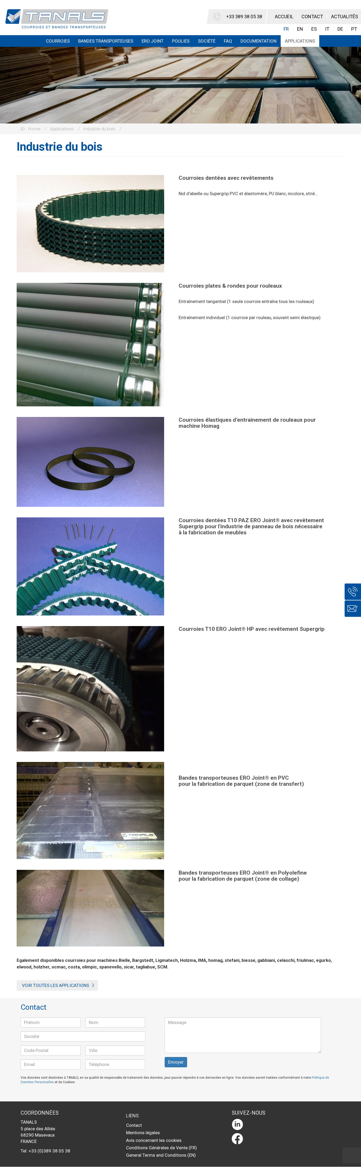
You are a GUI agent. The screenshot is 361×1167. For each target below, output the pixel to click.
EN (300, 29)
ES (314, 29)
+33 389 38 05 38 (244, 16)
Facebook (284, 1138)
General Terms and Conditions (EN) (161, 1155)
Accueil (284, 16)
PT (354, 29)
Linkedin (284, 1124)
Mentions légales (143, 1132)
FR (286, 29)
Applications (300, 41)
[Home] (58, 19)
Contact (312, 16)
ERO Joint (153, 41)
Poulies (180, 41)
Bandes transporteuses (105, 41)
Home (34, 128)
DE (340, 29)
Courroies (58, 41)
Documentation (258, 41)
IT (327, 29)
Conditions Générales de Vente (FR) (161, 1147)
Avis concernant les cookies (154, 1140)
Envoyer (176, 1062)
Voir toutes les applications (55, 985)
